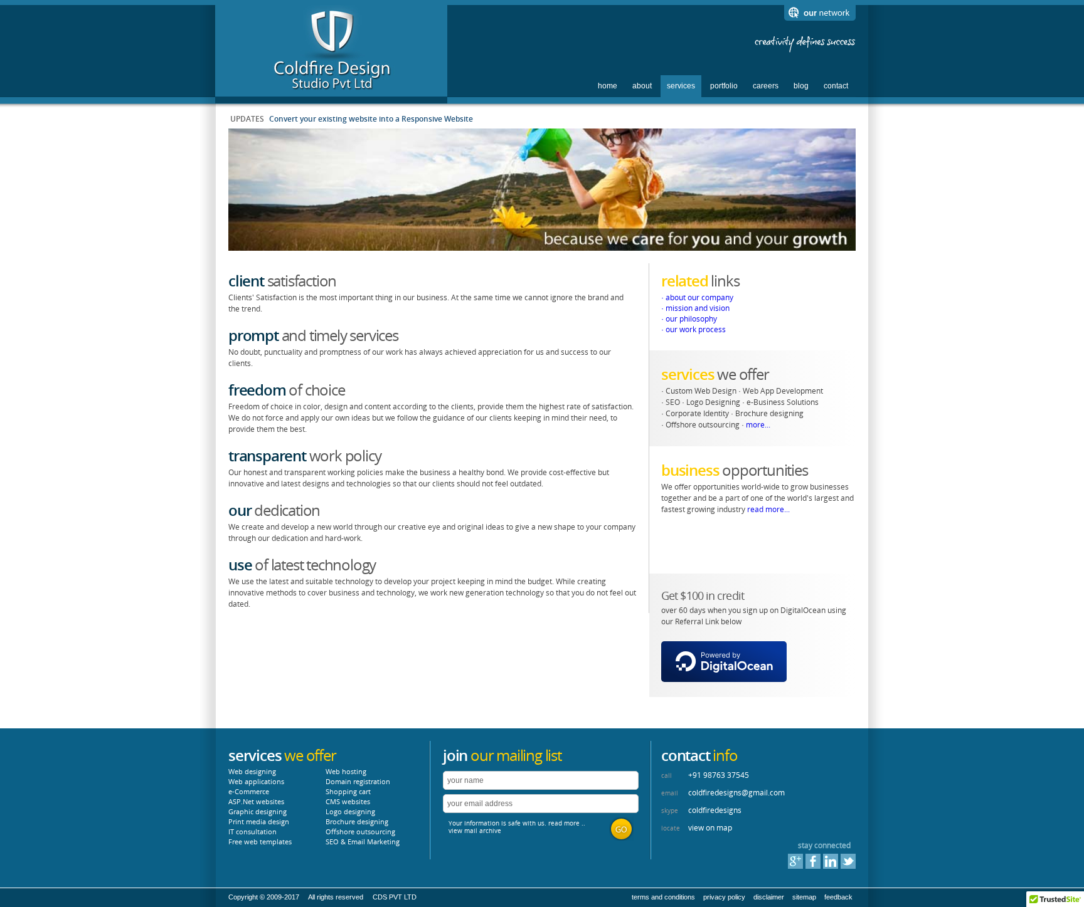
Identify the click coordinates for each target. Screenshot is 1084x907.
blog (801, 85)
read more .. (566, 823)
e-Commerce (248, 791)
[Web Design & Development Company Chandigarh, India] (331, 89)
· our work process (693, 329)
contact (836, 85)
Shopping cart (348, 791)
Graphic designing (257, 811)
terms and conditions (663, 897)
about (642, 85)
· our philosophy (689, 318)
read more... (768, 509)
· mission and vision (695, 308)
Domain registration (358, 781)
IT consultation (252, 831)
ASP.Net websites (256, 801)
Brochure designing (357, 821)
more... (758, 424)
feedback (838, 897)
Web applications (256, 781)
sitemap (804, 897)
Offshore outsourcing (360, 831)
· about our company (697, 297)
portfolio (724, 85)
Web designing (252, 771)
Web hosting (346, 771)
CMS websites (348, 801)
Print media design (258, 821)
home (607, 85)
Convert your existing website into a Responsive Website (371, 118)
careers (765, 85)
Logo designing (350, 811)
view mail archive (475, 830)
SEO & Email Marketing (363, 841)
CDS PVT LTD (395, 897)
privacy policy (724, 897)
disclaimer (768, 897)
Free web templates (260, 841)
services (681, 85)
